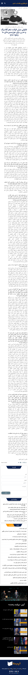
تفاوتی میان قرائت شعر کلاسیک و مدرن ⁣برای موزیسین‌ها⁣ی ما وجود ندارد (14, 32)
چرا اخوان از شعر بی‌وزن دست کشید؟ (7, 629)
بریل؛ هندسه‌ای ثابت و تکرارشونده (20, 546)
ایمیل (25, 480)
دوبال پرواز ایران (10, 647)
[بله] (12, 671)
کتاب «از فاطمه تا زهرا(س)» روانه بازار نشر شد (18, 554)
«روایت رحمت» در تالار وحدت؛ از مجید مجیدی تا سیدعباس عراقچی (14, 531)
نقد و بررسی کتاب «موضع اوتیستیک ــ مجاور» (18, 549)
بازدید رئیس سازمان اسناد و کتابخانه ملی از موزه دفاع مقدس (15, 572)
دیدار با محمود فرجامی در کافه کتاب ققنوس (18, 583)
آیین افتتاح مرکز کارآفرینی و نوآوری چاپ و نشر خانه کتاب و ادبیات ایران (7, 639)
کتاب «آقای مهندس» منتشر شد (19, 518)
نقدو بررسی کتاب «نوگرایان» (21, 551)
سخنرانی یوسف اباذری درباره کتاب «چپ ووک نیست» (17, 560)
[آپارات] (18, 671)
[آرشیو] (10, 671)
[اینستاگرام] (14, 671)
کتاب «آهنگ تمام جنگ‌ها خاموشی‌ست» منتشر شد (16, 516)
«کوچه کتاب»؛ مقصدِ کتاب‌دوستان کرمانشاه (17, 509)
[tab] (17, 525)
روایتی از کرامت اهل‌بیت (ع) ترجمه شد (19, 536)
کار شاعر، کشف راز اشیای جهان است (20, 562)
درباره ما (14, 668)
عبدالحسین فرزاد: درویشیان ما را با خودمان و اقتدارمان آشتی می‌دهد (14, 512)
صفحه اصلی (25, 8)
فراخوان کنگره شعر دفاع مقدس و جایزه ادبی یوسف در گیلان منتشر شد (15, 568)
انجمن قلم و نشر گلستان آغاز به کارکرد (20, 577)
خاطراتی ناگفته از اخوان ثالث (8, 610)
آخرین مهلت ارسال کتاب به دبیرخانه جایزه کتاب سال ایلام (15, 520)
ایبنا (20, 4)
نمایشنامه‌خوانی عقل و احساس (21, 543)
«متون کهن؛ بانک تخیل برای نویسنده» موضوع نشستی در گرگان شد (14, 565)
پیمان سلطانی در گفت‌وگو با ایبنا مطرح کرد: (14, 27)
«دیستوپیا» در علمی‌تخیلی (22, 534)
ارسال (6, 493)
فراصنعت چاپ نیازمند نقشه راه (7, 619)
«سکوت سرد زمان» (23, 580)
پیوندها (11, 668)
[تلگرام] (16, 671)
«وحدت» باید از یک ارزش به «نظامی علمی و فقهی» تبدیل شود (15, 575)
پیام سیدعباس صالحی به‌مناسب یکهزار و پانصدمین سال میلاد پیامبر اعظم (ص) (14, 540)
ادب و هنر (20, 8)
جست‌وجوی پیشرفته (5, 668)
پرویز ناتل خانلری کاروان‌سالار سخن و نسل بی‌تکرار (16, 515)
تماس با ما (19, 668)
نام (26, 474)
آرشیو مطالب (24, 668)
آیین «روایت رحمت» (23, 528)
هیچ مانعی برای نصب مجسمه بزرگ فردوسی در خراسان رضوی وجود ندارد (14, 504)
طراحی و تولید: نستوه (12, 673)
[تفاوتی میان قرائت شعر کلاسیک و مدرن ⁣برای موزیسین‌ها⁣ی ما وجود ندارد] (14, 17)
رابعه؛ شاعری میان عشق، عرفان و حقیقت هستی (16, 507)
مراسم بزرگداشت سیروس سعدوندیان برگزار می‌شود (17, 557)
